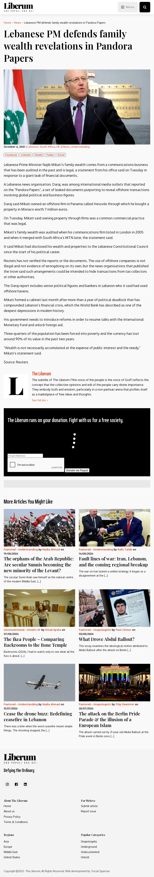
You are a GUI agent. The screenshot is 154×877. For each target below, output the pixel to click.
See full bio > (40, 400)
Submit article (89, 806)
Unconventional (14, 629)
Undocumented (90, 852)
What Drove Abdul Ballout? (106, 639)
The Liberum (41, 374)
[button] (145, 7)
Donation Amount (77, 430)
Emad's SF (34, 629)
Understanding (80, 146)
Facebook (11, 154)
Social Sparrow (100, 871)
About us (9, 811)
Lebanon (32, 146)
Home (7, 22)
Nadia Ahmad (51, 549)
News (17, 22)
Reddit (38, 154)
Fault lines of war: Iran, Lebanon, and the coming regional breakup (113, 561)
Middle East (11, 852)
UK (58, 146)
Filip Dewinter (125, 704)
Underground (89, 846)
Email (61, 154)
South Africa (47, 146)
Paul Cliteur (123, 629)
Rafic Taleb (125, 549)
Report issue (88, 811)
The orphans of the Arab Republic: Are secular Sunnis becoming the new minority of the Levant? (39, 564)
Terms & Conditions (16, 822)
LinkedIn (26, 154)
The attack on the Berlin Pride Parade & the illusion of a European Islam (109, 719)
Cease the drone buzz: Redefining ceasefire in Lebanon (38, 716)
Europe (8, 846)
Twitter (50, 154)
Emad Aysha (53, 629)
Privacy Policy (12, 816)
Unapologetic (102, 629)
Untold (85, 857)
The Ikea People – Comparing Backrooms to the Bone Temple (35, 642)
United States (12, 857)
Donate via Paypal (77, 470)
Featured (10, 549)
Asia (6, 841)
